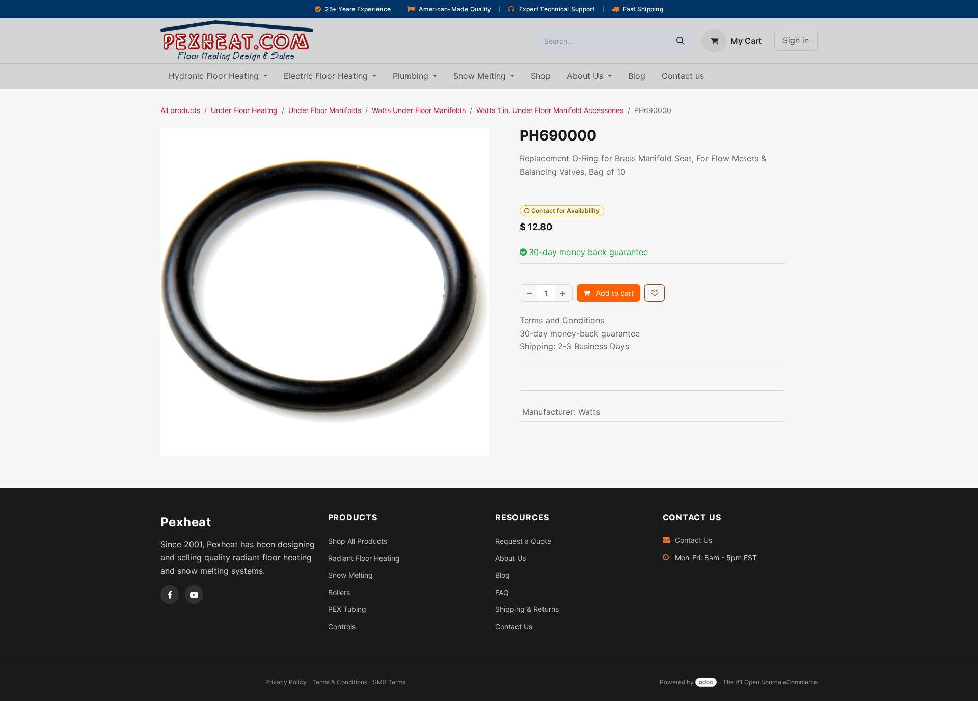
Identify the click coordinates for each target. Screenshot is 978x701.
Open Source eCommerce (781, 682)
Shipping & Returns (527, 609)
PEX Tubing (347, 609)
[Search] (680, 40)
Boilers (339, 592)
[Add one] (563, 293)
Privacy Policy (286, 682)
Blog (502, 575)
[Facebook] (169, 594)
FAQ (502, 592)
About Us (510, 558)
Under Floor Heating (244, 110)
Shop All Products (357, 541)
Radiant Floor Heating (364, 558)
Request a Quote (523, 541)
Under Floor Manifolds (324, 110)
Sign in (796, 40)
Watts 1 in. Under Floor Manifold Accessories (549, 110)
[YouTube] (194, 594)
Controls (342, 626)
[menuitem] (218, 76)
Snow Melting (350, 575)
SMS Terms (389, 682)
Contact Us (513, 626)
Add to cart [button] (614, 293)
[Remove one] (528, 293)
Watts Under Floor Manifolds (419, 110)
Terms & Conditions (339, 682)
